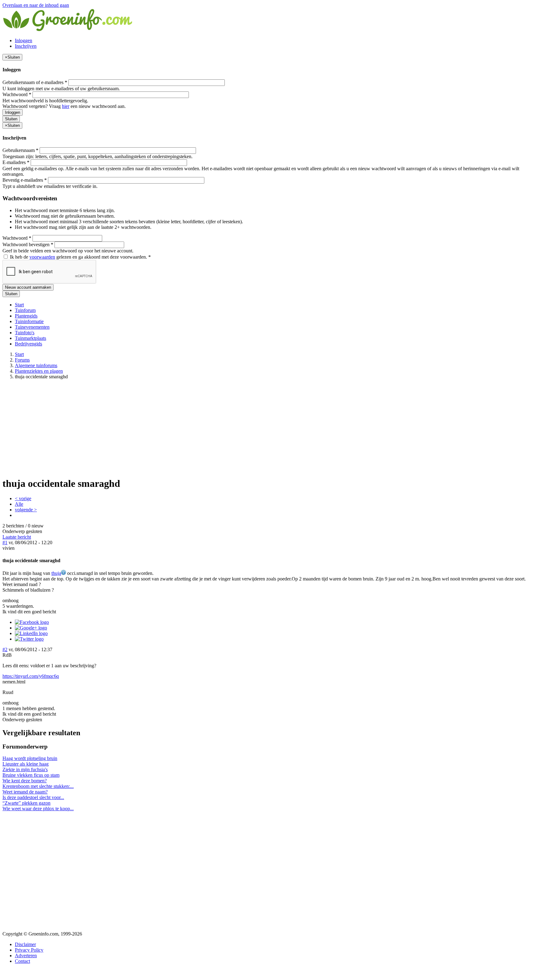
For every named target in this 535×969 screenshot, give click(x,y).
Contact (22, 961)
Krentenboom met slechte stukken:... (38, 786)
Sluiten (11, 119)
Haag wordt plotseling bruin (29, 758)
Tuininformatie (29, 321)
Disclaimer (25, 944)
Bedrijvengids (28, 343)
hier (65, 106)
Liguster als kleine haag (25, 764)
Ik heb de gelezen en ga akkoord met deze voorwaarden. (80, 257)
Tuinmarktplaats (30, 338)
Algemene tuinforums (36, 365)
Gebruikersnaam (20, 150)
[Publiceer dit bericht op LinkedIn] (31, 633)
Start (19, 304)
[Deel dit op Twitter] (29, 639)
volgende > (26, 509)
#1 (4, 542)
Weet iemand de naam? (25, 791)
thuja (56, 573)
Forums (22, 359)
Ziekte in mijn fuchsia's (25, 769)
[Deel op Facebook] (32, 622)
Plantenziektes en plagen (39, 371)
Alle (19, 504)
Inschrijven (26, 46)
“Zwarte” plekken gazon (26, 803)
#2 (4, 649)
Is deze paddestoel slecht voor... (33, 797)
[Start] (68, 30)
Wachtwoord (16, 94)
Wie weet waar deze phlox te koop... (38, 808)
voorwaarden (42, 257)
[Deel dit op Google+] (31, 627)
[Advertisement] (267, 427)
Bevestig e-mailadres (24, 180)
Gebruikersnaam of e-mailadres (34, 82)
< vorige (23, 498)
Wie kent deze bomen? (24, 780)
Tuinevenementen (32, 327)
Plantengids (26, 315)
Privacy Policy (29, 950)
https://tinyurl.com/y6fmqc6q (30, 676)
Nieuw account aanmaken (28, 287)
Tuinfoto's (24, 332)
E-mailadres (15, 162)
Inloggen (23, 40)
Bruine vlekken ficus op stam (30, 775)
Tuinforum (25, 310)
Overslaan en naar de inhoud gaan (35, 5)
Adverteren (26, 955)
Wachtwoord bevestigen (27, 244)
